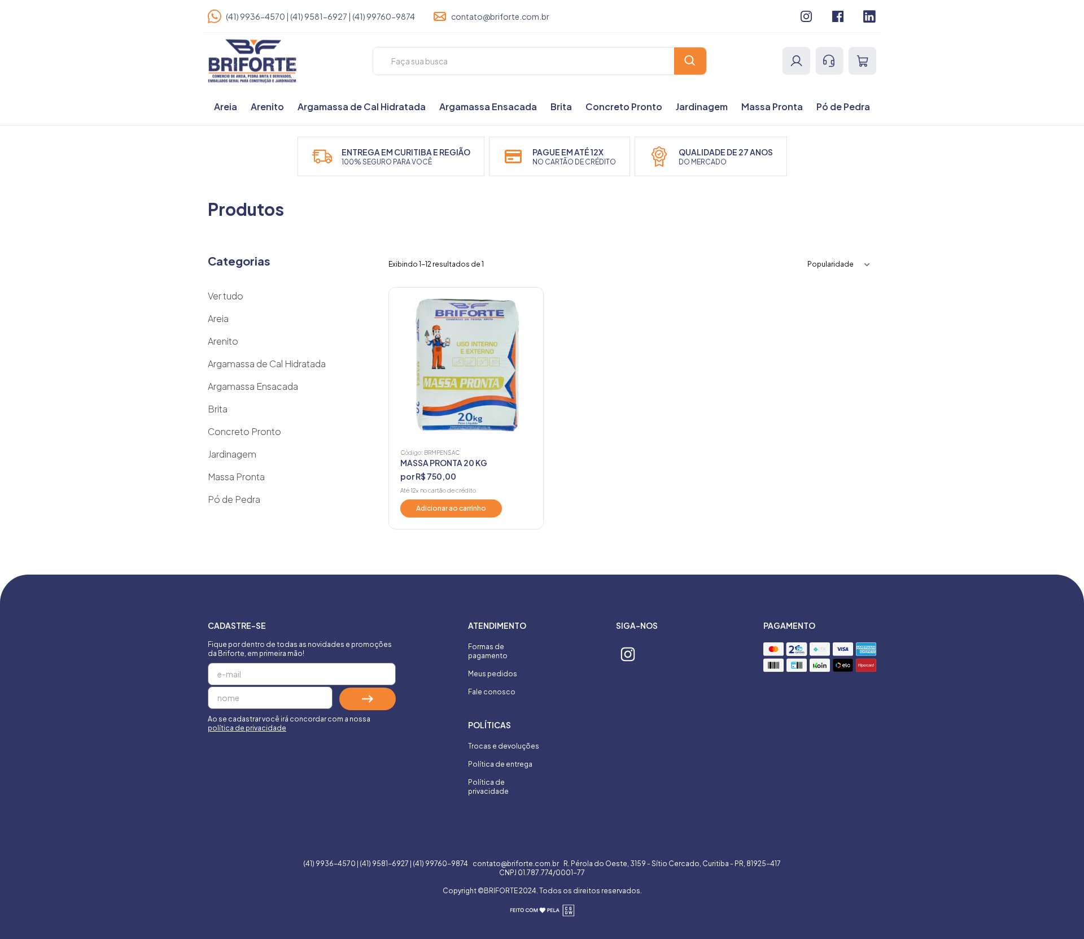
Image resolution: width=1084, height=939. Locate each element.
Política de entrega (500, 764)
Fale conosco (491, 692)
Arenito (267, 106)
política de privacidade (247, 728)
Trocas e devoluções (503, 746)
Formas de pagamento (488, 651)
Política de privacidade (488, 786)
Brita (561, 106)
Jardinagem (702, 106)
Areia (225, 106)
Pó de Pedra (843, 106)
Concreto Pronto (623, 106)
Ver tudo (225, 296)
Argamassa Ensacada (488, 106)
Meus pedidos (492, 674)
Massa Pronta (772, 106)
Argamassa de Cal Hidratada (362, 106)
